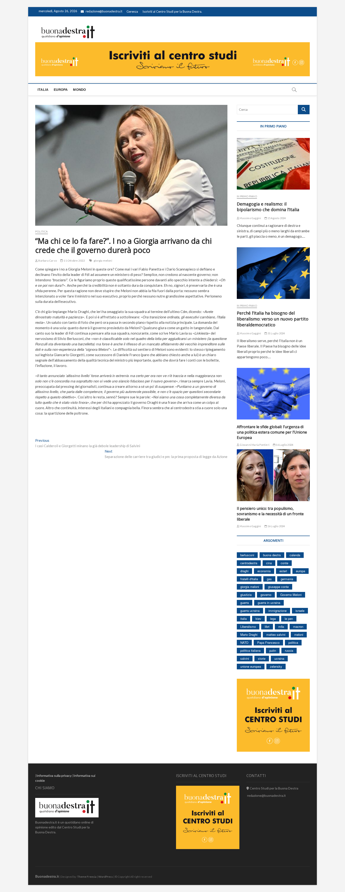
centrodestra (248, 563)
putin (272, 650)
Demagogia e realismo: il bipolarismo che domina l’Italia (268, 207)
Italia (43, 89)
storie (261, 658)
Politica (41, 231)
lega (273, 618)
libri (267, 626)
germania (287, 579)
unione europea (250, 666)
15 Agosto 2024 (276, 218)
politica (293, 642)
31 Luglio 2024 (276, 333)
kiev (258, 618)
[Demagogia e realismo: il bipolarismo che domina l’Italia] (273, 164)
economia (264, 571)
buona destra (272, 555)
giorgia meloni (103, 260)
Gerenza (132, 11)
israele (299, 610)
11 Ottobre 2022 (74, 260)
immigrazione (277, 610)
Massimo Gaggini (250, 218)
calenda (295, 555)
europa (300, 571)
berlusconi (247, 555)
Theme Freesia (86, 876)
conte (284, 563)
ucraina (279, 658)
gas (269, 579)
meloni (298, 634)
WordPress (105, 876)
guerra (244, 602)
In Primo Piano (247, 196)
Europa (61, 89)
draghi (244, 571)
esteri (283, 571)
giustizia (246, 594)
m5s (281, 626)
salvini (244, 658)
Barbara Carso (47, 260)
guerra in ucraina (269, 602)
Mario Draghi (248, 634)
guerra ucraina (250, 610)
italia (243, 618)
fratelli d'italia (249, 579)
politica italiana (250, 650)
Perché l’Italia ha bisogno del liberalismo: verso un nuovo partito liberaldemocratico (272, 319)
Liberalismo (248, 626)
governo (266, 594)
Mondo (79, 89)
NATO (244, 642)
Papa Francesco (268, 642)
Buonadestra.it (47, 876)
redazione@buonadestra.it (104, 11)
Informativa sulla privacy (54, 776)
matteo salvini (275, 634)
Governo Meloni (291, 594)
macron (298, 626)
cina (269, 563)
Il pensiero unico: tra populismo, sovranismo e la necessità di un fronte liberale (270, 514)
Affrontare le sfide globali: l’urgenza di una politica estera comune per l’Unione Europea (272, 432)
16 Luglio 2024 (284, 444)
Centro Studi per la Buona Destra (273, 788)
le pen (289, 618)
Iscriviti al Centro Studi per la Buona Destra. (172, 11)
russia (289, 650)
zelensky (276, 666)
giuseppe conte (278, 586)
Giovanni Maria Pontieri (254, 444)
